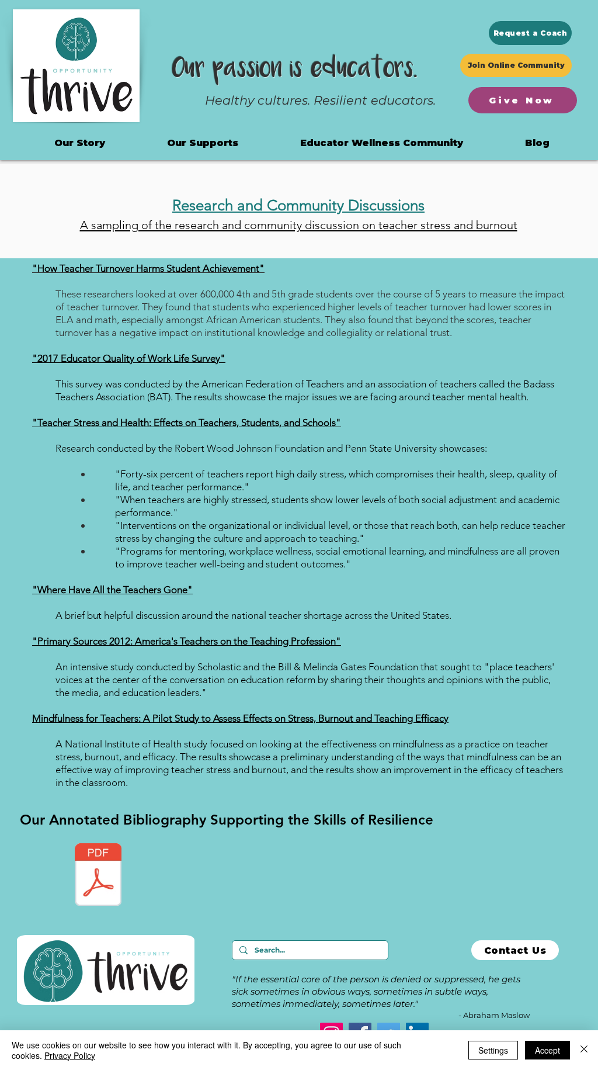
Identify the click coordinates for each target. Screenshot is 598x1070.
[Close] (584, 1050)
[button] (381, 143)
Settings (493, 1050)
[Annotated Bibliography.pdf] (98, 876)
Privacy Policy (69, 1055)
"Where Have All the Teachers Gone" (112, 589)
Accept (547, 1050)
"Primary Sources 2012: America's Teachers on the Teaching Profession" (186, 641)
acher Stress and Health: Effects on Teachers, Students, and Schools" (194, 422)
